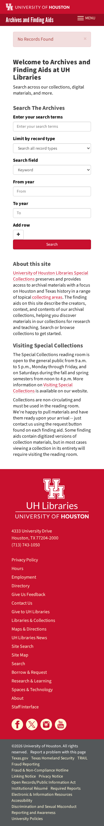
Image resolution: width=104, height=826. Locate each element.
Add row (21, 225)
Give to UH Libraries (31, 612)
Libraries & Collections (33, 620)
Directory (20, 586)
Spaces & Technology (32, 689)
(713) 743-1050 (26, 545)
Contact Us (22, 603)
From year (23, 182)
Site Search (23, 646)
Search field (25, 160)
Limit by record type (34, 139)
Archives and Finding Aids (29, 20)
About (17, 698)
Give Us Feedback (28, 594)
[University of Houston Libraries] (52, 498)
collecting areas (47, 297)
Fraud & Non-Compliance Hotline (40, 770)
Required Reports (66, 788)
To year (20, 204)
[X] (32, 724)
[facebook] (17, 724)
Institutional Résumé (30, 788)
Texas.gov (20, 758)
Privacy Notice (51, 776)
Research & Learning (31, 681)
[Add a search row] (18, 235)
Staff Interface (25, 707)
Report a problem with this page (58, 752)
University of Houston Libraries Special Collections (50, 276)
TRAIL (82, 758)
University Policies (27, 819)
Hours (17, 568)
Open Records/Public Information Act (44, 782)
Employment (24, 577)
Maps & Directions (29, 629)
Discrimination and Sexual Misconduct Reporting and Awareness (44, 810)
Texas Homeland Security (53, 758)
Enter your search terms (38, 117)
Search (18, 664)
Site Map (20, 655)
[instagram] (46, 724)
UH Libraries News (29, 638)
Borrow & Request (29, 672)
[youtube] (60, 724)
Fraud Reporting (26, 764)
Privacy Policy (25, 560)
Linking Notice (24, 776)
